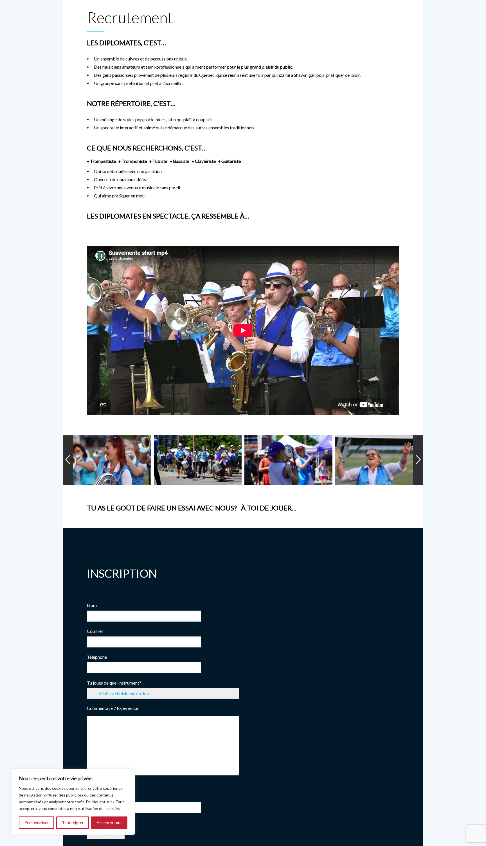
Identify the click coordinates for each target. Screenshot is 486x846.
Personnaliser (36, 822)
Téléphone (97, 657)
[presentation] (68, 460)
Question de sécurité (107, 794)
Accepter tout (109, 822)
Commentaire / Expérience (112, 708)
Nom (92, 605)
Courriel (95, 631)
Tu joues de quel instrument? (114, 682)
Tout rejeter (73, 822)
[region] (73, 802)
